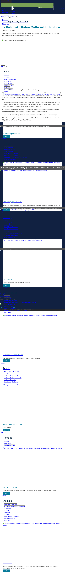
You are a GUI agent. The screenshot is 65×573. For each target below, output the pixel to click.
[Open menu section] (7, 363)
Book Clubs (7, 374)
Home (13, 11)
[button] (6, 10)
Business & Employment (10, 504)
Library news (5, 16)
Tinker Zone (7, 520)
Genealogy (6, 441)
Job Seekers (7, 512)
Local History (7, 443)
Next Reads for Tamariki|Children (13, 376)
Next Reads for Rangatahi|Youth (12, 378)
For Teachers (7, 508)
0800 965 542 (4, 302)
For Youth (6, 510)
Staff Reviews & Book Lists (11, 372)
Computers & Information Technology (14, 506)
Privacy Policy (4, 294)
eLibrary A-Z (7, 514)
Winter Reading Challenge (11, 382)
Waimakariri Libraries (6, 1)
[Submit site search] (12, 8)
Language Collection (9, 518)
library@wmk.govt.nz (15, 302)
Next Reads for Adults (10, 380)
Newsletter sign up (5, 296)
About (13, 14)
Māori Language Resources (11, 516)
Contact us (61, 8)
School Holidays (8, 312)
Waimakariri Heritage (9, 445)
